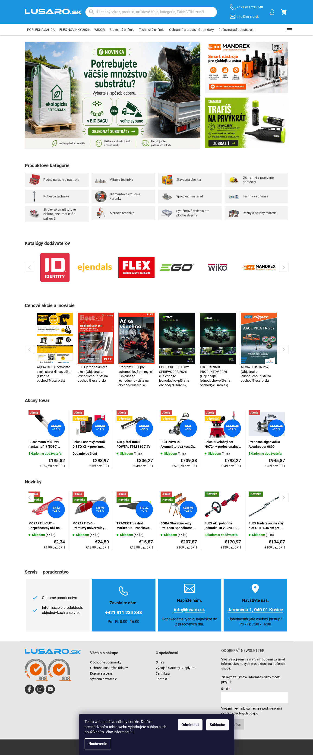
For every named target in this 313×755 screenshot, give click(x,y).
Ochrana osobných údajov (109, 667)
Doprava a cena (101, 673)
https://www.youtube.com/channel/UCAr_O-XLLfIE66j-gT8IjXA (50, 689)
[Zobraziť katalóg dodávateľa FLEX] (136, 267)
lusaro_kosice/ (39, 689)
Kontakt (161, 679)
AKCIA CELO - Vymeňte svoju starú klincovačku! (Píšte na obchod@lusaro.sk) (54, 373)
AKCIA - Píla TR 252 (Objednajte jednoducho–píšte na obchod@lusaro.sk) (256, 373)
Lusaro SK (29, 689)
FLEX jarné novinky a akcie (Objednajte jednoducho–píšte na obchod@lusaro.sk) (93, 373)
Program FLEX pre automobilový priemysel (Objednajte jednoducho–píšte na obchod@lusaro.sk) (135, 376)
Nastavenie (98, 744)
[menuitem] (41, 29)
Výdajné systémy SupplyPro (176, 667)
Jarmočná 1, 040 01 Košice (255, 609)
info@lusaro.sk (189, 609)
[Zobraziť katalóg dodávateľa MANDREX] (258, 267)
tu (133, 732)
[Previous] (29, 267)
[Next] (283, 267)
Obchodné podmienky (105, 662)
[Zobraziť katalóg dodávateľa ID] (55, 267)
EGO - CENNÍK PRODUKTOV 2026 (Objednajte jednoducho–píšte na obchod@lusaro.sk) (215, 376)
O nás (160, 662)
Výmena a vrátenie (103, 679)
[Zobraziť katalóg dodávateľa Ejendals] (95, 267)
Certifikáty (163, 673)
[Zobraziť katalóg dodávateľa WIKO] (218, 267)
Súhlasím (217, 725)
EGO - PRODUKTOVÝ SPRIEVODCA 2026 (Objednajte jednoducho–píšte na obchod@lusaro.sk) (174, 376)
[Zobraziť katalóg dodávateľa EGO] (177, 267)
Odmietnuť (190, 725)
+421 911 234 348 (123, 612)
